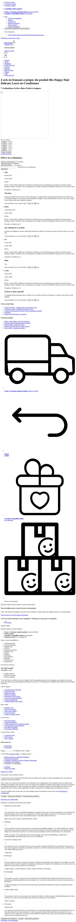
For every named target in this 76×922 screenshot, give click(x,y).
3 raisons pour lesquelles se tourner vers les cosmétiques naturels (23, 311)
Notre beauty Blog (9, 720)
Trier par (19, 165)
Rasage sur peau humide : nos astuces (15, 314)
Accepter (3, 796)
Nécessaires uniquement (14, 796)
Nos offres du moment (11, 727)
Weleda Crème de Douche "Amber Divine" (17, 326)
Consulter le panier (9, 5)
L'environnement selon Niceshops (14, 725)
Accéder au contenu (10, 4)
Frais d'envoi (12, 21)
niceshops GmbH (14, 754)
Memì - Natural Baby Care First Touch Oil (16, 321)
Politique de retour (9, 693)
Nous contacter (12, 25)
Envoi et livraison (9, 691)
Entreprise (7, 767)
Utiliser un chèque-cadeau (12, 714)
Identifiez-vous (8, 44)
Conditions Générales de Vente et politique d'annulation (20, 760)
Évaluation (16, 163)
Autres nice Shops (9, 768)
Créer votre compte (10, 709)
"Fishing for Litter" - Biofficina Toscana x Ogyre (18, 309)
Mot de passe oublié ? (10, 711)
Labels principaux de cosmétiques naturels (16, 724)
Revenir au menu (9, 2)
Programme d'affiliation (11, 729)
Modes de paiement (14, 23)
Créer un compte (9, 51)
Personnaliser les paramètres (31, 796)
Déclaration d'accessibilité (12, 762)
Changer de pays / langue (22, 750)
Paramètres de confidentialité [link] (12, 764)
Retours (10, 20)
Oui (29, 203)
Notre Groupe (8, 737)
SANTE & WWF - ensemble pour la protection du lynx (20, 307)
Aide (5, 16)
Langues (20, 161)
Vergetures (7, 312)
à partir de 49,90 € (21, 12)
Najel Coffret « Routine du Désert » (14, 328)
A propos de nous (9, 735)
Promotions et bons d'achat (12, 696)
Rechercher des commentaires (27, 167)
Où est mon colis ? (9, 712)
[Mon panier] (39, 56)
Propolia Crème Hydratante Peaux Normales (17, 323)
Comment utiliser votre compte (13, 701)
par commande (18, 13)
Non (35, 203)
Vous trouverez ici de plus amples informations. (14, 615)
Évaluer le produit (6, 152)
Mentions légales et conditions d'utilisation (16, 757)
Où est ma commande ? (15, 18)
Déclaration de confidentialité (9, 799)
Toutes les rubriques (14, 26)
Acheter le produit (6, 154)
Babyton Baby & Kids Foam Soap (14, 325)
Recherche (4, 169)
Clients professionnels (10, 700)
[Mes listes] (5, 54)
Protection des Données (11, 759)
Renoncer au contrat (7, 771)
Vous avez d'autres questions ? (13, 698)
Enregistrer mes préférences (9, 918)
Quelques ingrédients (10, 722)
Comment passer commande (12, 690)
